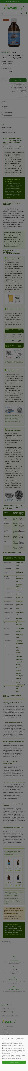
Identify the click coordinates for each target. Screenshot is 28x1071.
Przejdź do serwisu (14, 1062)
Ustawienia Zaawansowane (14, 1058)
